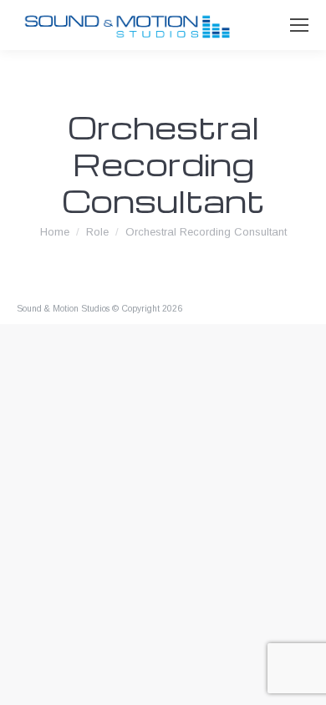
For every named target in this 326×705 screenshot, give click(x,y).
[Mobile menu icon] (299, 25)
